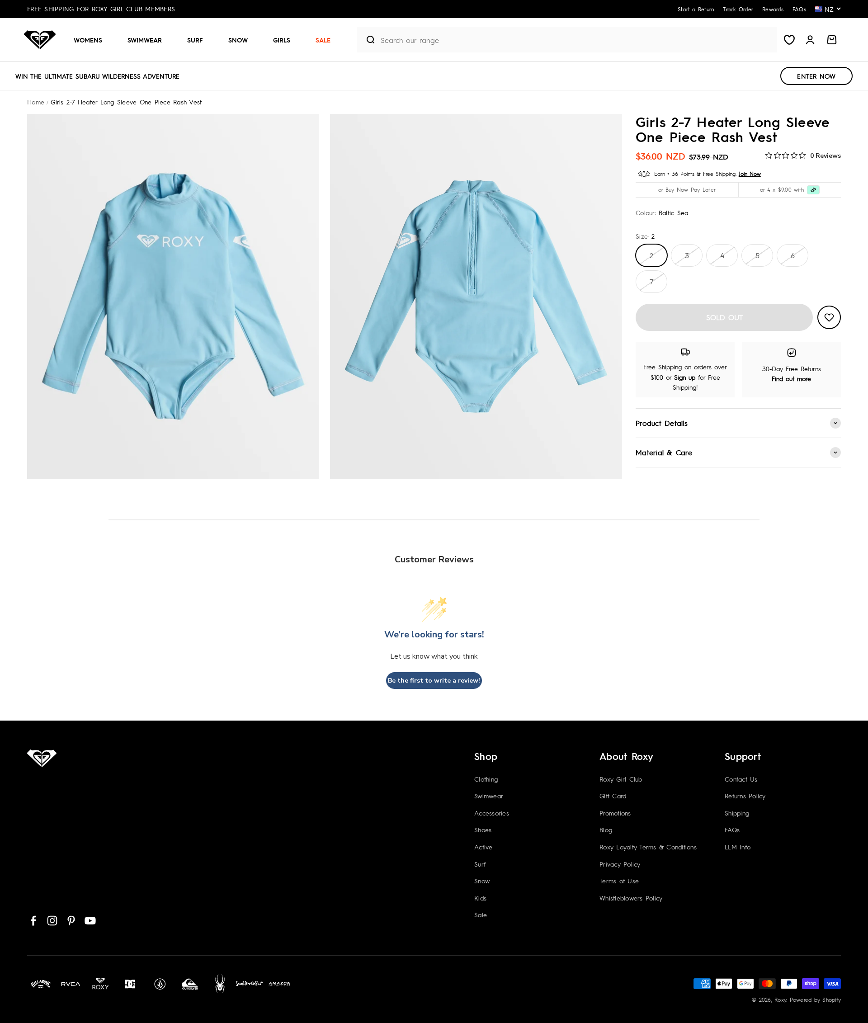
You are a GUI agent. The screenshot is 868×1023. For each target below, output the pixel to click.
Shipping (737, 813)
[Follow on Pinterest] (71, 921)
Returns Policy (745, 796)
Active (483, 847)
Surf (195, 40)
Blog (605, 829)
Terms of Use (619, 881)
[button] (91, 40)
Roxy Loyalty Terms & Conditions (648, 847)
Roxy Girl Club (620, 779)
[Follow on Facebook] (33, 921)
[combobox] (577, 40)
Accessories (491, 813)
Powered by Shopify (815, 999)
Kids (480, 898)
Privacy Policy (620, 864)
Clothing (486, 779)
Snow (238, 40)
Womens (88, 40)
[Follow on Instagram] (52, 921)
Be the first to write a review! (434, 680)
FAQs (732, 829)
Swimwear (144, 40)
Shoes (482, 829)
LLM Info (737, 847)
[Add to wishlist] (829, 317)
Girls (281, 40)
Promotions (615, 813)
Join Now (750, 173)
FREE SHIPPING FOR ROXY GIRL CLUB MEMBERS (101, 9)
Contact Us (741, 779)
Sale (323, 40)
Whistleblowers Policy (630, 898)
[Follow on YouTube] (90, 921)
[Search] (367, 40)
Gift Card (612, 796)
